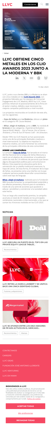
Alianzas (24, 333)
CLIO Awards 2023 (32, 97)
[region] (25, 404)
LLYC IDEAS (8, 361)
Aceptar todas (25, 406)
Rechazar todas (25, 420)
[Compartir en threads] (38, 78)
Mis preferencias (25, 413)
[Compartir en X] (24, 78)
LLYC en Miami (10, 376)
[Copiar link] (31, 78)
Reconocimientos (10, 250)
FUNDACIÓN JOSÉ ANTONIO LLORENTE (21, 366)
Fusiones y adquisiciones (13, 291)
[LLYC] (7, 5)
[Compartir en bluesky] (46, 78)
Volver (6, 53)
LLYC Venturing (11, 371)
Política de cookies (34, 399)
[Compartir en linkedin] (17, 78)
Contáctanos (30, 4)
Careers (7, 355)
